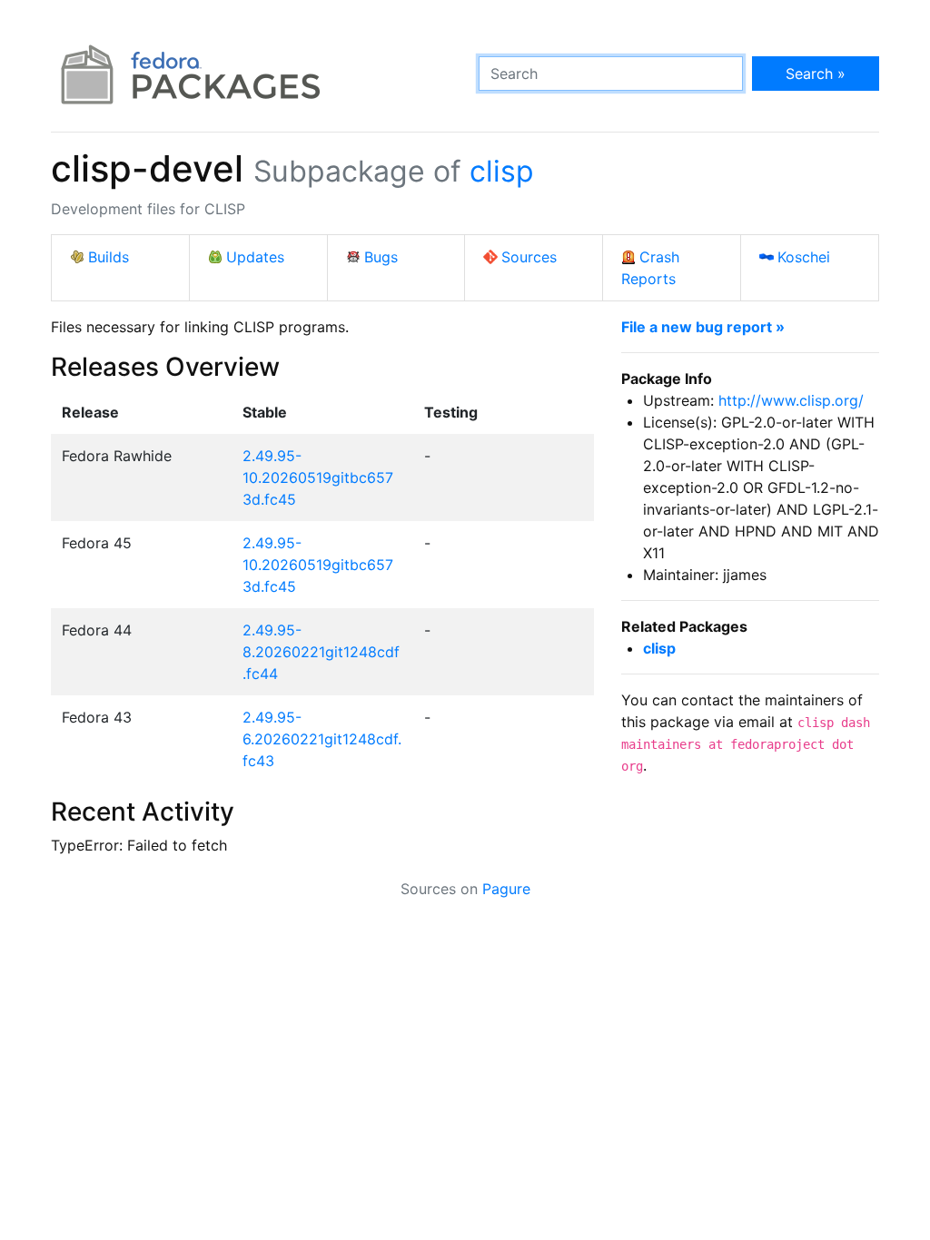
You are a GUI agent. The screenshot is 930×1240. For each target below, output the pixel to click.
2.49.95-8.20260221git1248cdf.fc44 (321, 652)
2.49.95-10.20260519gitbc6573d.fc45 (317, 477)
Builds (108, 257)
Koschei (803, 257)
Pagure (506, 889)
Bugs (381, 257)
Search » (816, 73)
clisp (502, 171)
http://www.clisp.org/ (791, 400)
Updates (255, 257)
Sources (529, 257)
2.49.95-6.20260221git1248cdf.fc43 (321, 739)
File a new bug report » (703, 327)
